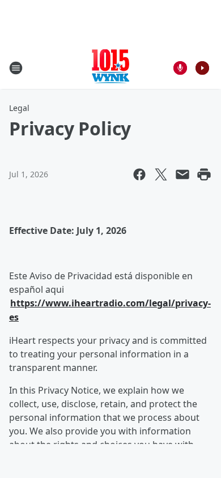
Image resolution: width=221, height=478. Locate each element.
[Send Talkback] (180, 68)
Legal (19, 108)
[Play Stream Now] (202, 68)
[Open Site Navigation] (16, 68)
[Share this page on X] (161, 174)
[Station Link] (110, 67)
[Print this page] (204, 174)
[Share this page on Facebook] (139, 174)
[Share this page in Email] (182, 174)
